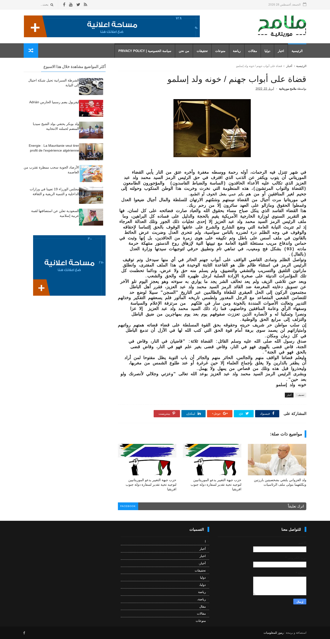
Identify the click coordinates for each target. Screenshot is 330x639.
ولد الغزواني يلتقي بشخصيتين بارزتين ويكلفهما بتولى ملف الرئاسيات (280, 482)
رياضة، (201, 599)
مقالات (252, 51)
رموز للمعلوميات (274, 632)
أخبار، (202, 563)
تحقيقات (202, 51)
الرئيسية (297, 51)
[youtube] (71, 4)
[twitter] (78, 4)
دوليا (267, 51)
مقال (202, 606)
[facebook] (64, 4)
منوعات (220, 51)
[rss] (85, 4)
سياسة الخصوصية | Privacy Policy (144, 51)
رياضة (237, 51)
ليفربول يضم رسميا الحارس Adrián (54, 102)
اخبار (281, 51)
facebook (128, 506)
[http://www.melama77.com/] (112, 36)
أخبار (289, 66)
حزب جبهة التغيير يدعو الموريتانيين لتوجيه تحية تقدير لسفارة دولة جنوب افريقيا (216, 484)
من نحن (184, 51)
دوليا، (202, 585)
